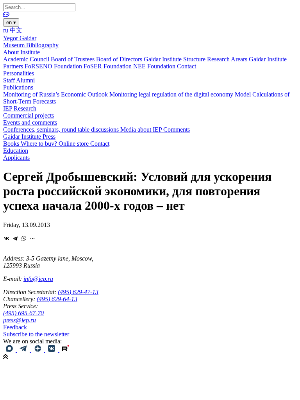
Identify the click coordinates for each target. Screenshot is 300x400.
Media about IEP (141, 129)
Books (12, 143)
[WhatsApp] (23, 238)
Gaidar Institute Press (29, 136)
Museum (14, 45)
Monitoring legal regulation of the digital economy (172, 94)
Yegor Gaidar (19, 38)
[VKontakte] (6, 238)
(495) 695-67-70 (23, 313)
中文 (16, 30)
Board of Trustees (73, 59)
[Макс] (10, 349)
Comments (176, 129)
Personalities (18, 73)
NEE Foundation (155, 66)
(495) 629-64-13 (57, 299)
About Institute (21, 52)
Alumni (25, 80)
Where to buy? (40, 143)
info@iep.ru (38, 278)
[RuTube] (65, 349)
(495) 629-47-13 (78, 292)
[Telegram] (15, 238)
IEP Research (19, 108)
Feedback (15, 327)
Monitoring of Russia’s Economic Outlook (56, 94)
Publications (18, 87)
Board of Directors (120, 59)
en (11, 22)
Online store (74, 143)
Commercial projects (28, 115)
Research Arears (228, 59)
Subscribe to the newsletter (36, 334)
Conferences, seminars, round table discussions (61, 129)
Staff (9, 80)
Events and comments (30, 122)
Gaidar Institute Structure (175, 59)
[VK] (52, 349)
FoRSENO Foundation (54, 66)
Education (15, 150)
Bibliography (42, 45)
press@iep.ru (19, 320)
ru (6, 30)
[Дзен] (38, 349)
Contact (186, 66)
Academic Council (27, 59)
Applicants (16, 157)
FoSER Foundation (108, 66)
